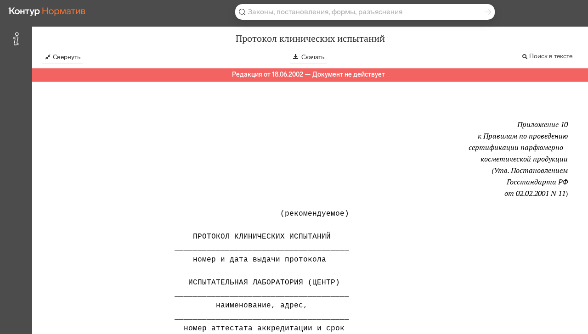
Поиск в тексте (550, 56)
